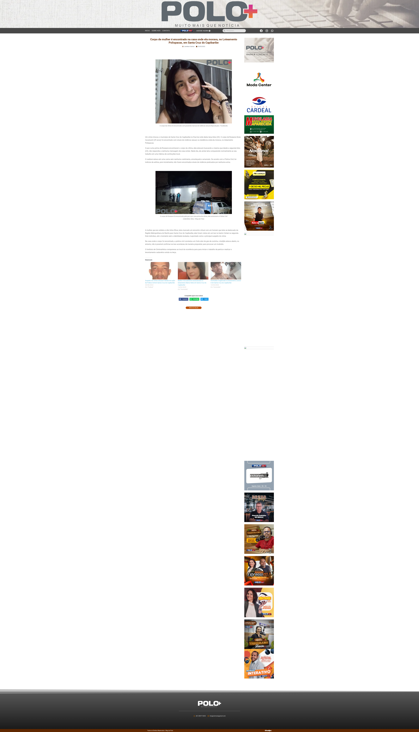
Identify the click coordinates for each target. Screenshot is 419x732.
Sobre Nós (156, 31)
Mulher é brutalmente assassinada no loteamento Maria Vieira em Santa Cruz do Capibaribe (192, 283)
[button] (183, 299)
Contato (166, 31)
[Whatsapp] (272, 30)
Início (147, 31)
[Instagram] (267, 30)
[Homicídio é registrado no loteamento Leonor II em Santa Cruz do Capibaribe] (226, 270)
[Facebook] (261, 30)
